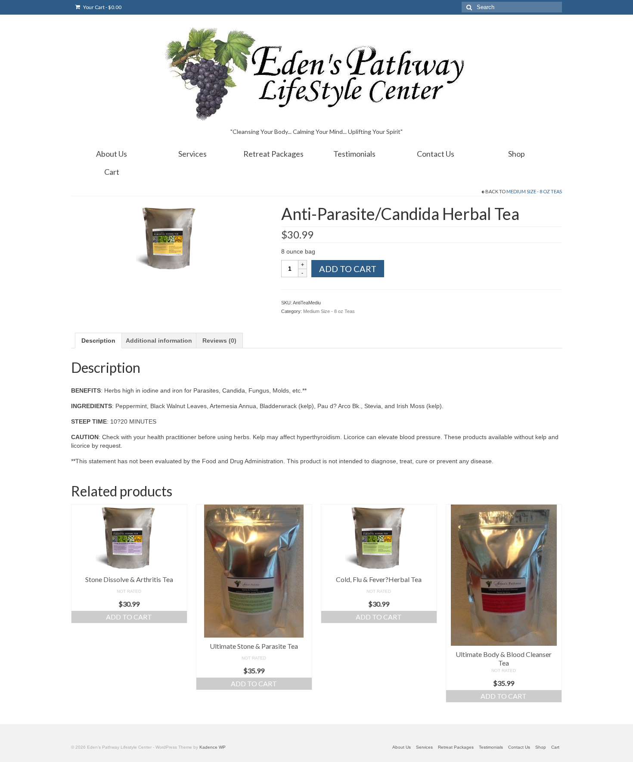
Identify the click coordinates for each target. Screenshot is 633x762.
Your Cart (101, 7)
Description (98, 340)
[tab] (98, 340)
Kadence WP (212, 747)
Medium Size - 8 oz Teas (534, 191)
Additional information (159, 340)
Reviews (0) (219, 340)
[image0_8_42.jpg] (169, 237)
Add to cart (347, 268)
